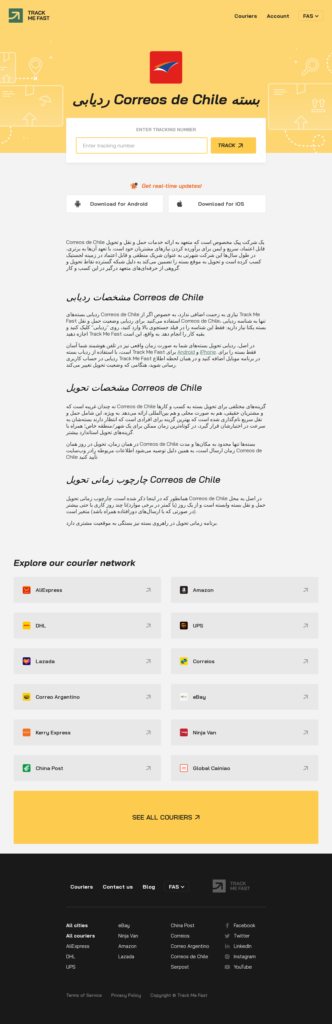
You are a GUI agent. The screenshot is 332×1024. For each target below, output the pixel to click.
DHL (70, 956)
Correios (180, 936)
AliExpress (77, 946)
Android (186, 352)
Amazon (127, 946)
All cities (77, 925)
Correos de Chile (189, 956)
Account (278, 16)
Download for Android (119, 204)
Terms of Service (84, 995)
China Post (183, 925)
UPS (71, 967)
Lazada (126, 956)
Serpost (180, 967)
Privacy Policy (126, 995)
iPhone (208, 352)
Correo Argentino (190, 946)
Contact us (118, 886)
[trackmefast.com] (29, 15)
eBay (124, 925)
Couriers (245, 16)
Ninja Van (128, 936)
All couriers (80, 936)
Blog (149, 886)
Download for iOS (221, 204)
